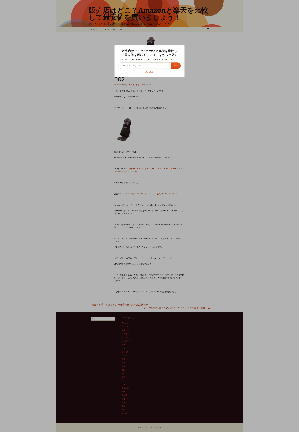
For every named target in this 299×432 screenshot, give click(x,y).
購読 (176, 65)
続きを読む (149, 72)
